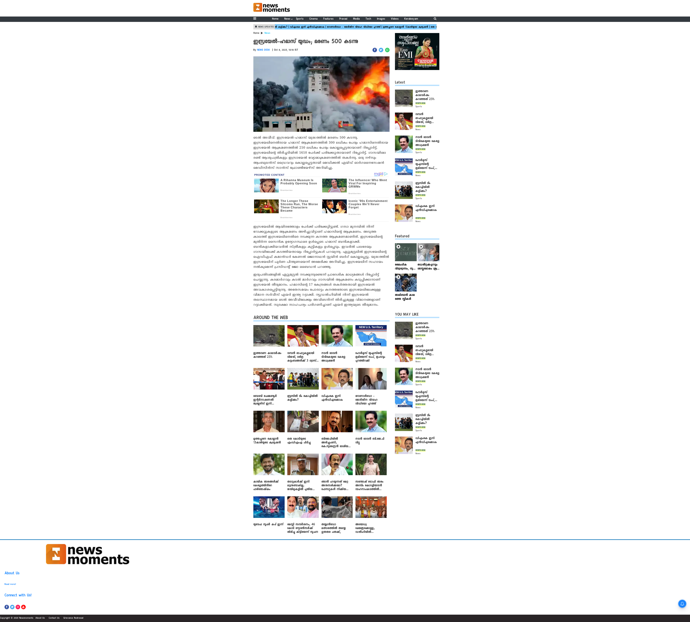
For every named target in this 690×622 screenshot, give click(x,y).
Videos (395, 19)
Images (381, 19)
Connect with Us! (17, 596)
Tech (368, 19)
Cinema (313, 19)
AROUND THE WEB (270, 318)
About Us (12, 574)
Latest (400, 83)
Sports (299, 19)
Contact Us (54, 618)
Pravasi (343, 19)
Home (275, 19)
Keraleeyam (411, 19)
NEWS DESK (263, 50)
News (287, 19)
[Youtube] (23, 607)
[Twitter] (12, 607)
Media (356, 19)
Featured (402, 237)
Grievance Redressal (73, 618)
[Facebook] (6, 607)
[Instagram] (18, 607)
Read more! (10, 584)
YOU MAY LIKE (406, 315)
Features (328, 19)
